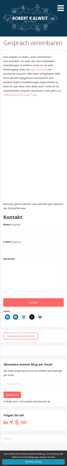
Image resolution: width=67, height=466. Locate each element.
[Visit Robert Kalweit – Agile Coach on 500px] (17, 423)
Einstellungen (33, 462)
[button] (62, 6)
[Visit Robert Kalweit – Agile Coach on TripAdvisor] (24, 423)
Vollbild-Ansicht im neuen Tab (19, 94)
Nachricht (9, 258)
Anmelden (12, 395)
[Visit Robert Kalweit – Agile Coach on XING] (11, 423)
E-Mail (11, 241)
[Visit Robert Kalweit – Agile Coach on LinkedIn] (6, 423)
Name (11, 224)
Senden (33, 302)
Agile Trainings (38, 69)
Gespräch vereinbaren (20, 336)
